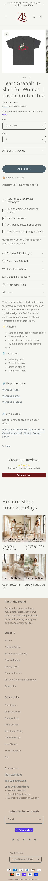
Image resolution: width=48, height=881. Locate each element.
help (22, 243)
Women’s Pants (11, 396)
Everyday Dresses (8, 547)
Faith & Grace (11, 724)
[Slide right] (30, 77)
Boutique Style (12, 718)
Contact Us (10, 686)
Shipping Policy (12, 647)
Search (8, 640)
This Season (11, 705)
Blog (7, 757)
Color (4, 120)
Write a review (24, 475)
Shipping (5, 106)
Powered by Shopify (31, 879)
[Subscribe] (39, 819)
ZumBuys (19, 879)
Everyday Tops (34, 546)
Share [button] (8, 446)
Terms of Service (13, 673)
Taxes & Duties (12, 660)
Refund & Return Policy (16, 653)
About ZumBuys (13, 750)
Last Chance (11, 744)
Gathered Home (13, 711)
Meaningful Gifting (14, 731)
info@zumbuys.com (16, 780)
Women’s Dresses (12, 402)
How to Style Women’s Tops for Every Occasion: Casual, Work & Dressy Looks (23, 433)
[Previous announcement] (4, 4)
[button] (6, 17)
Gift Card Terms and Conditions (20, 679)
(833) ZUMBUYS (13, 774)
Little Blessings (12, 737)
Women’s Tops (10, 390)
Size (4, 133)
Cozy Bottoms (11, 584)
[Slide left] (18, 77)
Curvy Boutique (34, 584)
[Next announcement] (43, 4)
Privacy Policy (12, 666)
